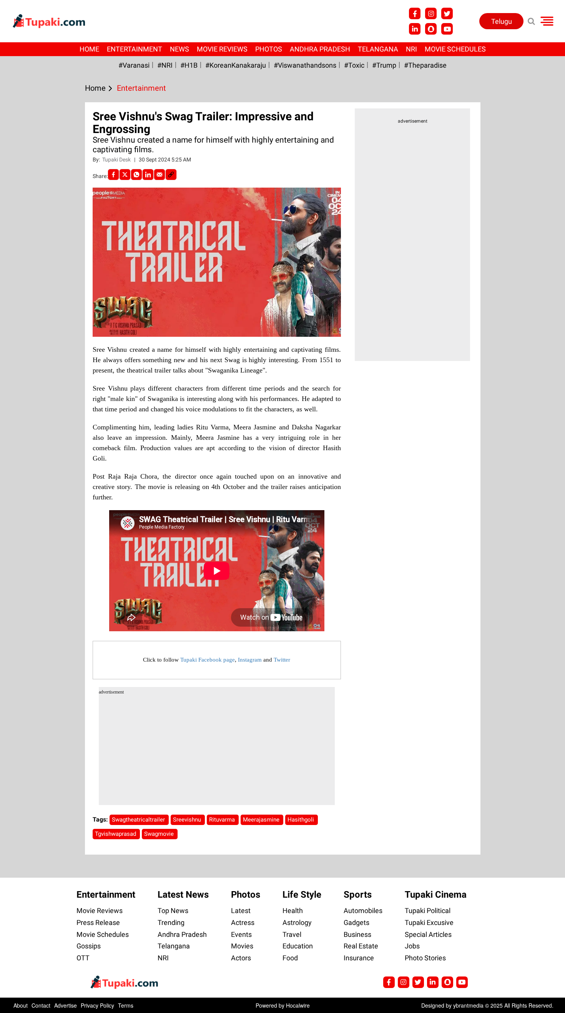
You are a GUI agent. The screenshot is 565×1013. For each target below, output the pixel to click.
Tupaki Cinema (436, 894)
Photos (268, 49)
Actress (242, 922)
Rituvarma (222, 819)
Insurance (359, 958)
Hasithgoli (301, 819)
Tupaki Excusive (429, 922)
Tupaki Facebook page (207, 660)
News (179, 49)
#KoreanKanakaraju (235, 65)
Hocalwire (298, 1005)
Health (292, 911)
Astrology (297, 922)
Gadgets (356, 922)
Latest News (183, 894)
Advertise (65, 1005)
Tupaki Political (427, 911)
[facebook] (113, 174)
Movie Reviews (222, 49)
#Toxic (354, 65)
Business (357, 934)
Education (297, 946)
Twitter (282, 660)
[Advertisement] (34, 318)
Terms (125, 1005)
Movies (242, 946)
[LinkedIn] (148, 174)
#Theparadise (425, 65)
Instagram (250, 660)
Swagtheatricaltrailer (139, 819)
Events (241, 934)
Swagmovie (159, 833)
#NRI (165, 65)
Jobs (412, 946)
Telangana (378, 49)
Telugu (501, 21)
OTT (83, 958)
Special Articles (428, 934)
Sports (358, 894)
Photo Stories (425, 958)
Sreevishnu (188, 819)
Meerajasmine (262, 819)
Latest (241, 911)
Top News (173, 911)
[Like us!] (414, 13)
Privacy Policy (97, 1005)
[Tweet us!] (431, 13)
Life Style (301, 894)
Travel (291, 934)
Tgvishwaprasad (116, 833)
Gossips (88, 946)
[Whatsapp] (136, 174)
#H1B (189, 65)
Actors (241, 958)
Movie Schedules (455, 49)
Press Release (98, 922)
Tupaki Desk (117, 159)
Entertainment (134, 49)
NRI (411, 49)
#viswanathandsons (305, 65)
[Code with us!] (431, 29)
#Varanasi (134, 65)
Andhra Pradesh (320, 49)
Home (89, 49)
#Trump (384, 65)
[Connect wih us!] (414, 29)
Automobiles (363, 911)
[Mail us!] (447, 29)
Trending (171, 922)
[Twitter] (125, 174)
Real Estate (361, 946)
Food (290, 958)
